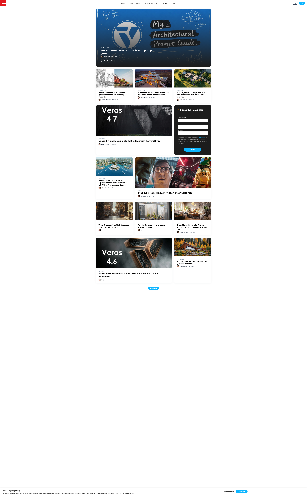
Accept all (242, 491)
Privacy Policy (201, 137)
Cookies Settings (229, 491)
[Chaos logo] (3, 3)
